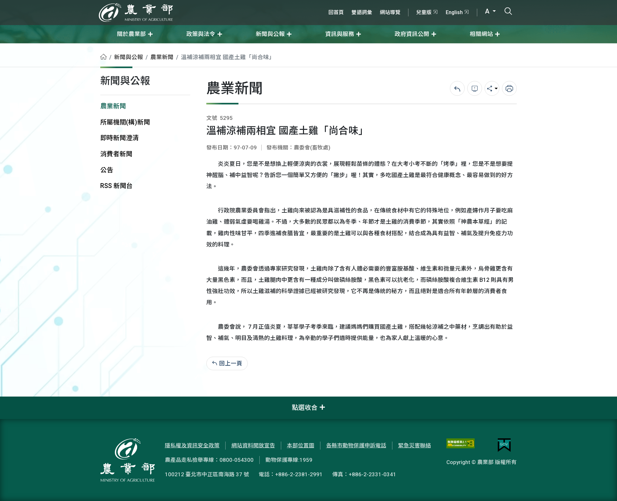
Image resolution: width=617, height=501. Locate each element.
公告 (106, 170)
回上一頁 (230, 363)
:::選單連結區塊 (81, 4)
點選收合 (304, 407)
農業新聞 (162, 57)
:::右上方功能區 (342, 4)
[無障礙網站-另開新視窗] (460, 445)
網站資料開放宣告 (253, 445)
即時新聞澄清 (119, 138)
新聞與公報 (128, 57)
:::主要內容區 (16, 47)
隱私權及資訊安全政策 (192, 445)
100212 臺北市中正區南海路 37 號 (207, 474)
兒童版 (424, 12)
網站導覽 (390, 12)
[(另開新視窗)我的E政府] (504, 445)
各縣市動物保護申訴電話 (356, 445)
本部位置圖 (300, 445)
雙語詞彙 (362, 12)
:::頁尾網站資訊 (19, 401)
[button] (603, 487)
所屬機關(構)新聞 (125, 122)
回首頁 (336, 12)
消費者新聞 (116, 154)
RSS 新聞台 (116, 186)
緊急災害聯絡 (414, 445)
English (454, 12)
